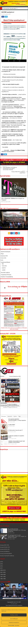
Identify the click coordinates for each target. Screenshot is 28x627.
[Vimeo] (19, 233)
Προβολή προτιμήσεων (14, 622)
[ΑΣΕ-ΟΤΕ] (14, 3)
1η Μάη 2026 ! (11, 424)
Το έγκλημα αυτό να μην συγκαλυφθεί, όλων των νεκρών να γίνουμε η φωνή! (17, 536)
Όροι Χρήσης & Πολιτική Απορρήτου (14, 605)
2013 (1, 564)
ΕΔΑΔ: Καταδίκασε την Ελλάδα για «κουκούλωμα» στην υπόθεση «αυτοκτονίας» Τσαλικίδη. (10, 168)
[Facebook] (11, 233)
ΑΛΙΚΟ (3, 270)
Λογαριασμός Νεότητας (6, 274)
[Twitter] (14, 233)
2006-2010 (3, 570)
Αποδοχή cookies (14, 615)
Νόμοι (2, 253)
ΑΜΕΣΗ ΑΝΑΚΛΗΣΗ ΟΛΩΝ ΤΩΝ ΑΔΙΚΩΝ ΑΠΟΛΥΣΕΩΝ (16, 441)
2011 (1, 568)
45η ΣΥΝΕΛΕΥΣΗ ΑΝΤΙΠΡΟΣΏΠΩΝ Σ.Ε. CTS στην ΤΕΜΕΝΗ (17, 530)
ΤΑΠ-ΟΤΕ (4, 266)
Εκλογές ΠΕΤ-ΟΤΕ (4, 545)
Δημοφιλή (10, 416)
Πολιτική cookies (11, 625)
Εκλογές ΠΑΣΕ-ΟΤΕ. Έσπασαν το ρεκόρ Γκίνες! (18, 171)
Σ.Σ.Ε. (2, 260)
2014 (1, 561)
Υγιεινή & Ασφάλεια (5, 272)
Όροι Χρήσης (17, 625)
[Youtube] (16, 233)
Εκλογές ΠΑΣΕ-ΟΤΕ (5, 547)
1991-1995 (3, 576)
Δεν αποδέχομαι (14, 618)
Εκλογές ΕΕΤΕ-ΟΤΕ (5, 549)
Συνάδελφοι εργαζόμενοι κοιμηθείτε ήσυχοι (16, 436)
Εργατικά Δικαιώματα (5, 251)
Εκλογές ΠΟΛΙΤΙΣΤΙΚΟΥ (6, 553)
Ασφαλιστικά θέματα (5, 262)
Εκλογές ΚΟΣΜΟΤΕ (5, 551)
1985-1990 (3, 578)
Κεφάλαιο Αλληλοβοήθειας (7, 276)
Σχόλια (15, 416)
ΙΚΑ (3, 263)
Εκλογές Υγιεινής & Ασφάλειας (7, 555)
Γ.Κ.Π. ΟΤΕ (3, 258)
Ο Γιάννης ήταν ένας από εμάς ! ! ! (10, 8)
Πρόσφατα (3, 416)
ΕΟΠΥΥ (4, 268)
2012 (1, 566)
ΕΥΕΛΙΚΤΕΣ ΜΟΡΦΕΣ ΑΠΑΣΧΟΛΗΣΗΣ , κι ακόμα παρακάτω (17, 419)
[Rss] (9, 233)
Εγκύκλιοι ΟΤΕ (4, 255)
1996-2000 (3, 574)
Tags (19, 416)
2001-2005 (3, 572)
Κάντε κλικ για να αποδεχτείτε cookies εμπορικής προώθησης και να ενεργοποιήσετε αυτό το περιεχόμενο (14, 220)
